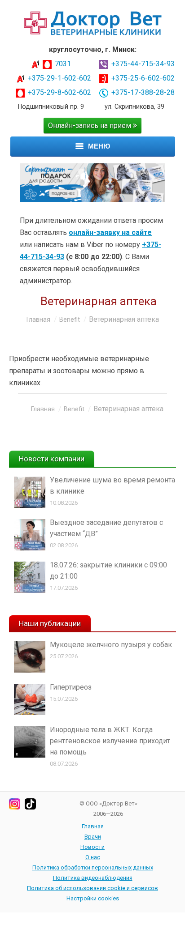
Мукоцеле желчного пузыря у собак (111, 644)
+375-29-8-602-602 (59, 92)
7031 (63, 64)
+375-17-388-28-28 (143, 92)
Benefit (69, 319)
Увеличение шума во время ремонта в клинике (112, 485)
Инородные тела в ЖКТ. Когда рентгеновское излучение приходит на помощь (110, 740)
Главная (38, 319)
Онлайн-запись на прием (90, 125)
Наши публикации (50, 623)
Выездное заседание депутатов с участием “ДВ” (106, 528)
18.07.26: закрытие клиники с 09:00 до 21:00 (108, 570)
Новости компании (51, 458)
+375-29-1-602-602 (59, 78)
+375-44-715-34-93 (143, 64)
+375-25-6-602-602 (143, 78)
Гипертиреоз (71, 687)
